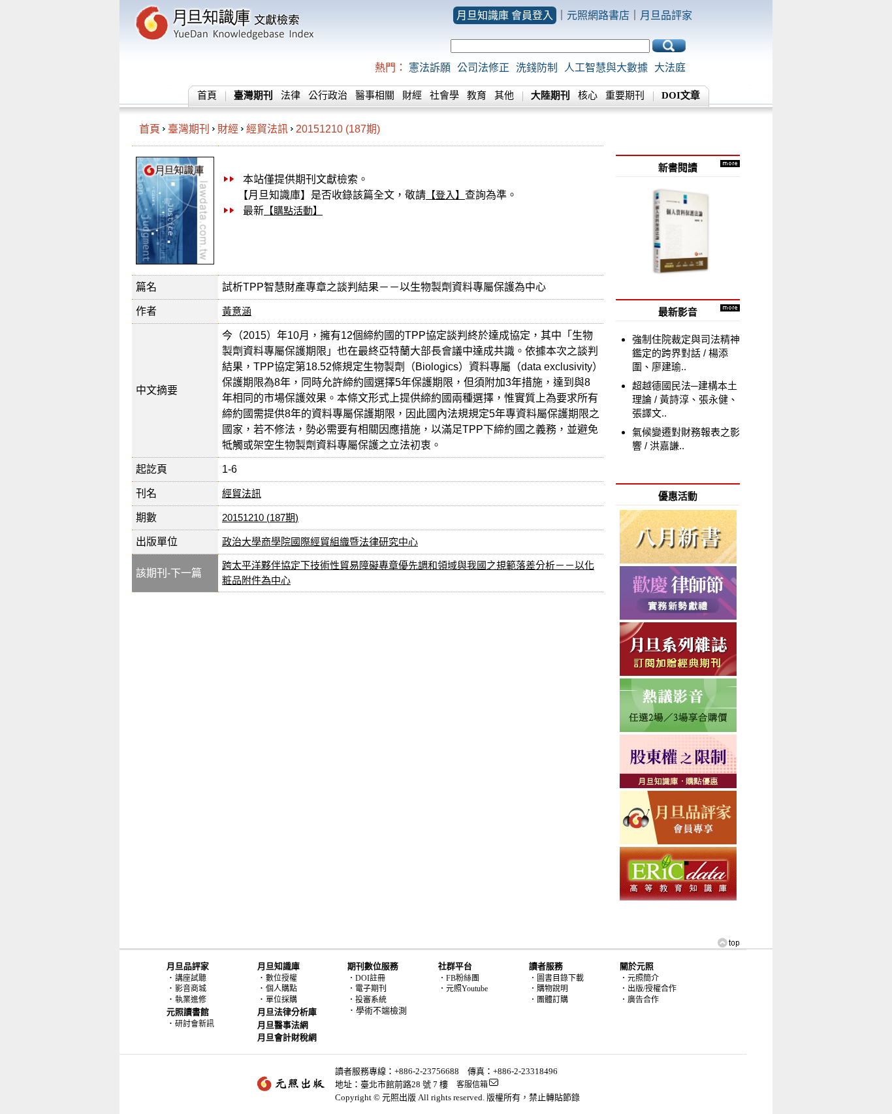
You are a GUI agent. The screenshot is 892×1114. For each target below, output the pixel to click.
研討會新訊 (194, 1023)
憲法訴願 (430, 67)
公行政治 (327, 95)
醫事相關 (374, 95)
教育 (476, 95)
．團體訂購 (548, 999)
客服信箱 (472, 1084)
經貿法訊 (267, 129)
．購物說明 (548, 988)
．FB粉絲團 (458, 978)
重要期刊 (625, 95)
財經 (412, 95)
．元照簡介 (639, 978)
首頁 (207, 95)
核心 (587, 95)
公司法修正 (483, 67)
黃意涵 (236, 311)
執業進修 (190, 999)
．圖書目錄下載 (556, 978)
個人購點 (281, 988)
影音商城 (190, 988)
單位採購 (281, 999)
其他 (504, 95)
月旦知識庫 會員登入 (504, 15)
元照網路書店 (598, 15)
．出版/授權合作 (648, 988)
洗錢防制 (537, 67)
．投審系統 (367, 999)
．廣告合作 (639, 999)
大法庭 (670, 67)
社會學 (444, 95)
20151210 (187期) (338, 129)
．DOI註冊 (366, 978)
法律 (290, 95)
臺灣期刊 (189, 129)
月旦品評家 (666, 15)
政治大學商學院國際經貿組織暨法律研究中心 (320, 541)
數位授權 (281, 978)
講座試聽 (190, 978)
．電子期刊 (367, 988)
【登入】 (445, 194)
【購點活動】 (293, 210)
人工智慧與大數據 (606, 67)
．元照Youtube (463, 988)
